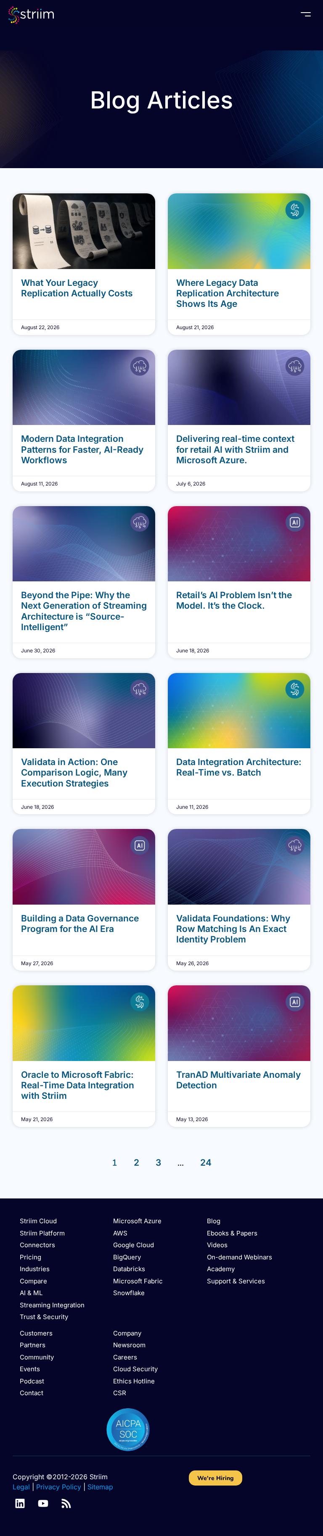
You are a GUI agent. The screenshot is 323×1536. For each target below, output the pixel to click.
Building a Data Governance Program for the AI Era (80, 923)
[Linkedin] (20, 1503)
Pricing (30, 1257)
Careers (125, 1357)
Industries (35, 1269)
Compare (33, 1281)
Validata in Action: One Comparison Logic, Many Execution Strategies (74, 772)
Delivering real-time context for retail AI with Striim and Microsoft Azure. (235, 449)
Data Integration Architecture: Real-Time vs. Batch (239, 767)
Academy (221, 1269)
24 (206, 1162)
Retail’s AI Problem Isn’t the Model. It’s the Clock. (234, 600)
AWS (120, 1233)
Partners (32, 1345)
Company (127, 1333)
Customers (36, 1333)
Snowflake (129, 1293)
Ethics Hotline (134, 1381)
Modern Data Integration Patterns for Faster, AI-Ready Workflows (82, 449)
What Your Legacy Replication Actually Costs (77, 287)
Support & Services (236, 1281)
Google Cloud (133, 1245)
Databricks (129, 1269)
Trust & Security (44, 1317)
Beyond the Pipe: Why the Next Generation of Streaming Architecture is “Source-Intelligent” (84, 611)
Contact (31, 1393)
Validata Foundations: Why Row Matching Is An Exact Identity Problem (233, 929)
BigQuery (127, 1257)
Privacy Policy (58, 1487)
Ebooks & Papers (232, 1233)
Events (30, 1369)
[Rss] (66, 1503)
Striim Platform (42, 1233)
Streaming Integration (52, 1305)
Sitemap (100, 1487)
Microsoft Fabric (138, 1281)
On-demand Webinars (239, 1257)
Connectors (37, 1245)
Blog (213, 1221)
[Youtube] (43, 1503)
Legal (21, 1487)
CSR (119, 1393)
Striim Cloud (38, 1221)
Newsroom (129, 1345)
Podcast (32, 1381)
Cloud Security (135, 1369)
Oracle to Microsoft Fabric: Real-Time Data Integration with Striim (77, 1085)
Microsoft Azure (137, 1221)
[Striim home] (31, 15)
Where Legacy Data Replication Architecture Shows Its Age (227, 293)
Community (37, 1357)
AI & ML (31, 1293)
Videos (217, 1245)
